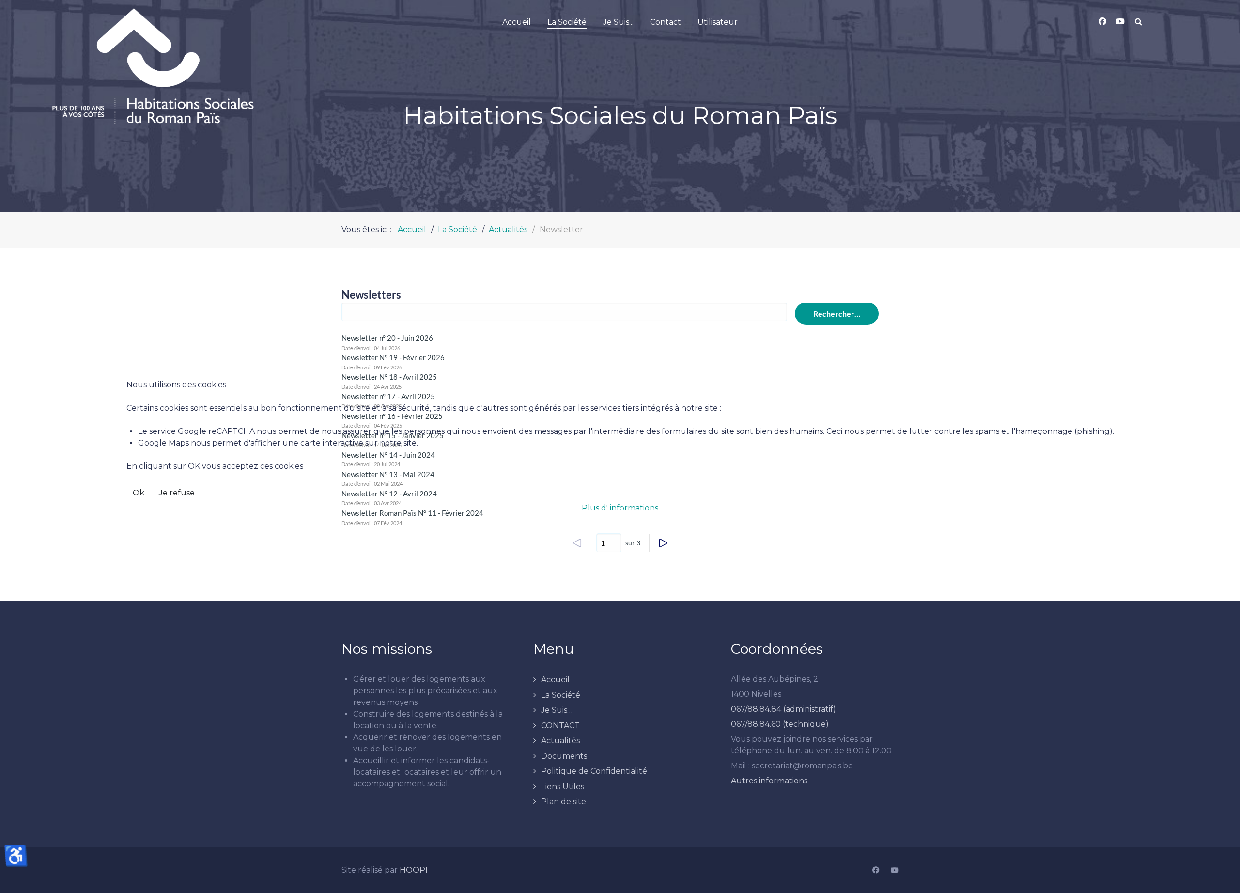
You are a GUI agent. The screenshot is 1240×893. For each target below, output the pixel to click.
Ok (138, 492)
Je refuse (177, 492)
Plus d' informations (620, 507)
